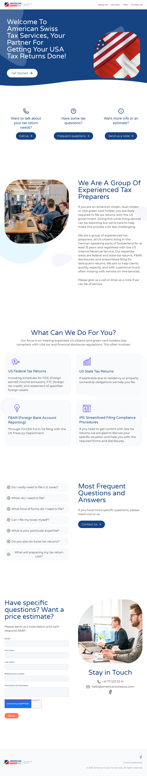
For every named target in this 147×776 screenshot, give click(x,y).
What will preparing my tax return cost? (38, 554)
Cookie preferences (132, 762)
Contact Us (136, 4)
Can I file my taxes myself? (30, 519)
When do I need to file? (28, 498)
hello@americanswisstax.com (113, 686)
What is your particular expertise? (35, 530)
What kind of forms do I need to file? (37, 509)
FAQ (125, 4)
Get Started (19, 73)
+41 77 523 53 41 (112, 681)
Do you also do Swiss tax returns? (35, 541)
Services (115, 4)
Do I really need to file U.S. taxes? (34, 487)
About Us (103, 4)
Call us (24, 136)
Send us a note (119, 136)
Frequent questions (71, 136)
